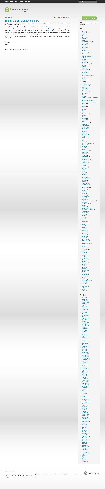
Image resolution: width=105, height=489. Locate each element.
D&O (83, 112)
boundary (84, 62)
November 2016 (85, 401)
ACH (83, 34)
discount (84, 103)
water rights (85, 286)
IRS (83, 161)
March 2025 (85, 309)
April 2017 (84, 395)
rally (83, 218)
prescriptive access (86, 208)
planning (84, 199)
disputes (84, 106)
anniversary (85, 46)
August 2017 (85, 389)
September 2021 (86, 336)
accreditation (18, 49)
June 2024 (84, 311)
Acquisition (84, 35)
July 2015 (84, 423)
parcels (83, 193)
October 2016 (85, 402)
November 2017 (85, 384)
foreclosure (84, 146)
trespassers (85, 273)
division (84, 108)
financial (84, 142)
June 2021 (84, 339)
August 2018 (85, 371)
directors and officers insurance (89, 102)
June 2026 (84, 297)
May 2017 (84, 393)
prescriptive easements (87, 209)
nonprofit (84, 181)
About (11, 1)
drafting (84, 115)
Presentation (85, 211)
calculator (84, 65)
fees (83, 139)
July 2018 (84, 373)
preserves (84, 212)
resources (84, 236)
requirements (85, 230)
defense (84, 96)
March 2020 (85, 352)
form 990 (84, 147)
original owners (85, 187)
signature (84, 248)
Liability (84, 170)
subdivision (84, 254)
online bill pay (85, 184)
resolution (84, 234)
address (84, 38)
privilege (84, 214)
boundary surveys (86, 63)
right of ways (85, 240)
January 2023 (85, 324)
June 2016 (84, 408)
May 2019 (84, 362)
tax (83, 255)
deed (83, 94)
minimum (84, 175)
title (83, 265)
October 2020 (85, 345)
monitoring (84, 177)
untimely (84, 276)
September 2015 (86, 421)
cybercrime (84, 90)
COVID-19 (84, 89)
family (83, 136)
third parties (85, 260)
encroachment (85, 125)
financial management (87, 143)
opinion (83, 186)
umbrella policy (85, 274)
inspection (84, 153)
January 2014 (85, 448)
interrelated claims (86, 159)
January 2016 (85, 415)
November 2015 (85, 418)
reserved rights (85, 232)
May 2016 (84, 409)
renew (83, 224)
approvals (84, 50)
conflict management (87, 75)
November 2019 (85, 358)
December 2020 (85, 342)
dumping (84, 118)
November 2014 (85, 433)
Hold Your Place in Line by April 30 (61, 17)
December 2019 (85, 356)
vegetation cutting (86, 280)
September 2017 (86, 387)
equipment (84, 128)
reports (83, 227)
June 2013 (84, 458)
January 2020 (85, 355)
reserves (84, 233)
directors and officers (87, 100)
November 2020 (85, 343)
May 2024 (84, 312)
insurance (84, 155)
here (48, 30)
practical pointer (86, 203)
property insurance (86, 217)
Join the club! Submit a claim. (22, 21)
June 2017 (84, 392)
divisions (84, 109)
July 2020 (84, 348)
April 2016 (84, 411)
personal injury (85, 196)
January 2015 (85, 430)
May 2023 (84, 321)
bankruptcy (84, 55)
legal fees (84, 168)
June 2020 (84, 349)
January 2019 (85, 365)
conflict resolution (86, 77)
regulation (84, 223)
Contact (21, 1)
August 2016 (85, 405)
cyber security (85, 91)
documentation (85, 114)
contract (84, 78)
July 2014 (84, 439)
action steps (85, 37)
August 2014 (85, 437)
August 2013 (85, 455)
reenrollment (85, 221)
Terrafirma (84, 258)
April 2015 (84, 427)
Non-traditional (85, 183)
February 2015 (85, 429)
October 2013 (85, 452)
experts (84, 133)
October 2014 (85, 435)
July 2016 (84, 407)
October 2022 (85, 327)
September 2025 (86, 305)
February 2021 (85, 340)
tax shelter (84, 257)
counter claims (85, 84)
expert (83, 131)
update (83, 277)
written (83, 290)
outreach (84, 189)
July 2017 (84, 390)
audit (83, 53)
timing (83, 264)
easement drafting (86, 119)
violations (84, 283)
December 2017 (85, 383)
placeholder (84, 198)
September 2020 (86, 346)
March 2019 (85, 364)
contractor (84, 80)
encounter (84, 124)
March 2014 (85, 445)
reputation (84, 229)
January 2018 (85, 381)
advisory (84, 43)
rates (83, 220)
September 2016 (86, 404)
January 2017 (85, 399)
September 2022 (86, 328)
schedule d (84, 246)
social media (85, 249)
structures (84, 252)
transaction (84, 267)
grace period (24, 49)
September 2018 (86, 370)
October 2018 (85, 368)
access (83, 31)
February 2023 (85, 322)
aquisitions (84, 52)
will (83, 289)
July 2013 (84, 457)
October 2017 (85, 386)
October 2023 (85, 317)
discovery (84, 105)
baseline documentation (87, 56)
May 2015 (84, 426)
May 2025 (84, 308)
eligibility (84, 121)
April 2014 (84, 443)
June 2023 (84, 320)
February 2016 (85, 414)
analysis (84, 44)
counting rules (85, 86)
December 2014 (85, 432)
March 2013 (85, 461)
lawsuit (83, 164)
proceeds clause (86, 215)
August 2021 (85, 337)
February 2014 (85, 446)
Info (16, 1)
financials (84, 145)
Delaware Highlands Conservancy (90, 97)
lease (83, 165)
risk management (86, 243)
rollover (83, 245)
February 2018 (85, 380)
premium (84, 205)
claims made (85, 69)
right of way (85, 239)
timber (83, 261)
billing (83, 58)
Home (7, 1)
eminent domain (86, 122)
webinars (84, 288)
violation (84, 282)
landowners (84, 162)
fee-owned (84, 137)
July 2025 (84, 306)
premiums (84, 206)
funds (83, 149)
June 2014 (84, 440)
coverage (84, 87)
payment (84, 195)
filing (83, 140)
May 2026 (84, 299)
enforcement (85, 127)
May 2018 (84, 376)
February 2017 (85, 398)
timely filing (84, 262)
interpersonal (85, 156)
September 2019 (86, 359)
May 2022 (84, 331)
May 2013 (84, 460)
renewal (84, 226)
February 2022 (85, 333)
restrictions (84, 237)
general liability (85, 150)
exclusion (84, 130)
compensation (85, 71)
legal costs (84, 167)
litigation (84, 173)
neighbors (84, 180)
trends (83, 268)
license (83, 171)
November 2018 (85, 367)
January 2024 (85, 315)
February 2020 (85, 353)
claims (83, 68)
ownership (84, 192)
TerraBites (27, 1)
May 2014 (84, 442)
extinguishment (85, 134)
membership (85, 174)
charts (83, 66)
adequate (84, 40)
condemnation (85, 72)
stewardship (85, 251)
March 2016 (85, 412)
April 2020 (84, 350)
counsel (84, 83)
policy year (84, 202)
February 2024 (85, 314)
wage (83, 285)
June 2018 (84, 374)
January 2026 (85, 303)
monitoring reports (86, 178)
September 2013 (86, 454)
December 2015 (85, 417)
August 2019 (85, 361)
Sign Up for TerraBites (89, 18)
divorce (83, 111)
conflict (83, 74)
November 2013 (85, 451)
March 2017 (85, 396)
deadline (84, 93)
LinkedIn (13, 472)
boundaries (84, 61)
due (83, 117)
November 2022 (85, 325)
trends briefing (85, 270)
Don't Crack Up (9, 17)
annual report (85, 47)
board (83, 59)
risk (83, 242)
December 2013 (85, 449)
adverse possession (87, 41)
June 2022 (84, 330)
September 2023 (86, 318)
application (84, 49)
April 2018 (84, 377)
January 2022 (85, 334)
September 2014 (86, 436)
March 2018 (85, 379)
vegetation (84, 279)
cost (83, 81)
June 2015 (84, 424)
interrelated (84, 158)
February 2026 (85, 302)
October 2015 (85, 420)
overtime (84, 190)
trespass (84, 271)
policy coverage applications (88, 201)
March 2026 (85, 300)
